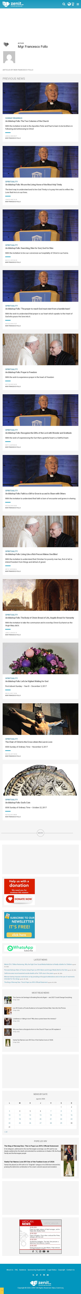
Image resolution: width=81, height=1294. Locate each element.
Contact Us (71, 1270)
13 (40, 1115)
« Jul (5, 1132)
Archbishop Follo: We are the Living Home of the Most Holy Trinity (33, 184)
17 (9, 1119)
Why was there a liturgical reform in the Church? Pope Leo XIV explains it (37, 1029)
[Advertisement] (40, 24)
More (40, 833)
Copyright (61, 1270)
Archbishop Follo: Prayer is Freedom (21, 372)
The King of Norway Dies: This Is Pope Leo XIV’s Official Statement (26, 982)
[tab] (30, 1223)
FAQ (16, 1270)
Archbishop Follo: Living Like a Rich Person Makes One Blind (31, 554)
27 (40, 1123)
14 (51, 1115)
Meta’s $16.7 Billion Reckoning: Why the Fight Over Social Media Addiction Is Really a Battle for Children (38, 964)
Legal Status (52, 1270)
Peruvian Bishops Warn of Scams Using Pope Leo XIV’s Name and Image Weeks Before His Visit (35, 970)
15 (61, 1115)
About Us (10, 1270)
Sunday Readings (13, 118)
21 (51, 1119)
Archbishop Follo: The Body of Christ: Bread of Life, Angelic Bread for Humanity (39, 618)
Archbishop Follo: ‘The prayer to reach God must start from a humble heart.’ (37, 309)
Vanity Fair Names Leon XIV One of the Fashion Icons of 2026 (33, 1040)
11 (20, 1115)
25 (20, 1123)
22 (61, 1119)
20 (40, 1119)
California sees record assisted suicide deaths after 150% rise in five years (28, 973)
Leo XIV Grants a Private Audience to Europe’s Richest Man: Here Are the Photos (39, 1008)
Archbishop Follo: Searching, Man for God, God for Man (29, 248)
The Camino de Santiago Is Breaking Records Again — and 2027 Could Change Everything (42, 997)
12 (30, 1115)
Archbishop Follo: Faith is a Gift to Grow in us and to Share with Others (35, 493)
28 (51, 1123)
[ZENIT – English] (22, 4)
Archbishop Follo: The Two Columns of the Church (27, 121)
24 (9, 1123)
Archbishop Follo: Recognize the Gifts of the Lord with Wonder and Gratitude (38, 433)
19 (30, 1119)
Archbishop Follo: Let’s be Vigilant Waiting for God (26, 681)
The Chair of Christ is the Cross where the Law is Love (28, 742)
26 (30, 1123)
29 (61, 1123)
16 (71, 1115)
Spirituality (11, 182)
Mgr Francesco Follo (13, 138)
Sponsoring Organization (37, 1270)
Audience (22, 1270)
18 (20, 1119)
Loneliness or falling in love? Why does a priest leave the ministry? (34, 1019)
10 (9, 1115)
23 (71, 1119)
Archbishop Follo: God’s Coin (17, 802)
